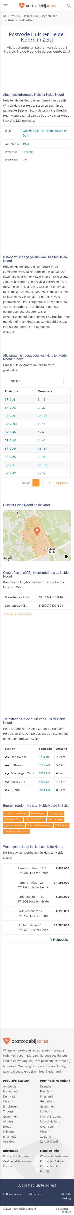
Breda (7, 1126)
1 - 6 (41, 432)
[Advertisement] (37, 211)
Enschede (9, 1136)
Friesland (46, 1096)
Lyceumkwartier (14, 825)
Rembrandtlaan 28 (30, 882)
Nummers (45, 391)
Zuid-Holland (49, 1141)
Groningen (10, 1116)
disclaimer (62, 1208)
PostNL (45, 1171)
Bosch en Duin (13, 819)
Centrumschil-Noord (16, 831)
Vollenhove (61, 825)
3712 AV (10, 473)
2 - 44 (41, 457)
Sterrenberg (56, 819)
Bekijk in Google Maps (19, 613)
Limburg (46, 1111)
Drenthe (45, 1086)
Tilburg (8, 1111)
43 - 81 (42, 448)
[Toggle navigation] (5, 5)
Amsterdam (11, 1086)
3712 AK (10, 408)
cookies (66, 1212)
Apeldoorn (10, 1141)
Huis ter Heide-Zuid (16, 813)
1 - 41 (41, 440)
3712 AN (10, 432)
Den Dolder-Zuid (34, 819)
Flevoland (46, 1091)
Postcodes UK (49, 1166)
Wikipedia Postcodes (54, 1156)
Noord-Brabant (50, 1116)
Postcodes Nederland (17, 1156)
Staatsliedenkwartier (39, 825)
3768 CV (44, 782)
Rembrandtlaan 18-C (32, 868)
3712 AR (10, 448)
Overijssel (47, 1126)
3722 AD (44, 765)
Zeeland (45, 1136)
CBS (12, 331)
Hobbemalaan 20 (29, 925)
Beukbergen (38, 813)
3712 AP (10, 440)
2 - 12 (41, 473)
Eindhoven (10, 1106)
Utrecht (28, 152)
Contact (8, 1166)
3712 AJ (10, 399)
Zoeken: (15, 381)
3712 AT (10, 465)
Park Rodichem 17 (30, 911)
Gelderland (48, 1101)
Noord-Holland (50, 1121)
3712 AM (11, 424)
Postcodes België (51, 1161)
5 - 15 (41, 399)
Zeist (26, 144)
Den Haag (9, 1096)
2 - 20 (41, 408)
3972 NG (44, 773)
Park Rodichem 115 (31, 897)
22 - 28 (42, 416)
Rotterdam (10, 1091)
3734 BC (44, 757)
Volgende (62, 483)
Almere (8, 1121)
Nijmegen (9, 1131)
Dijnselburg (56, 813)
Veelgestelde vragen (17, 1161)
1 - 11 (41, 424)
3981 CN (44, 790)
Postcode (11, 391)
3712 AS (10, 457)
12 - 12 (42, 465)
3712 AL (10, 416)
